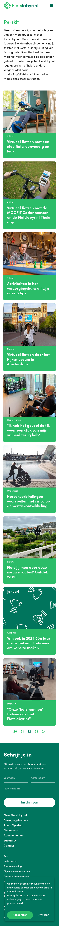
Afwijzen (44, 915)
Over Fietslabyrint (15, 815)
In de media (10, 861)
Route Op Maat (13, 825)
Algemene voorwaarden (17, 871)
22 (29, 731)
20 (15, 731)
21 (22, 731)
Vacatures (10, 840)
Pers (6, 856)
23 (36, 731)
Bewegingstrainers (16, 820)
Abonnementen (13, 835)
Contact (9, 845)
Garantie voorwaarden (16, 876)
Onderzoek (11, 830)
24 (44, 731)
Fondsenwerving (13, 866)
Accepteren (20, 915)
